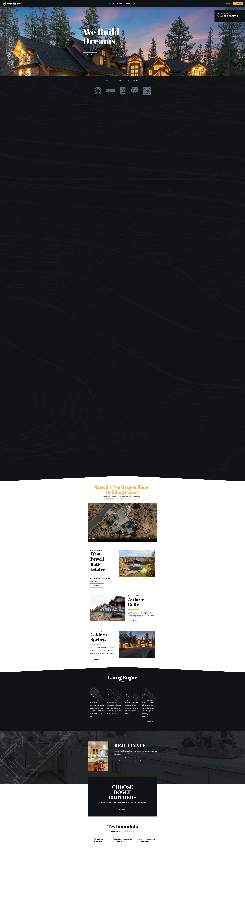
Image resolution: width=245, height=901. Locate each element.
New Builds (111, 3)
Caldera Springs (227, 15)
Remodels (119, 3)
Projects (127, 3)
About (135, 3)
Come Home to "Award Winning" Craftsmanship (229, 18)
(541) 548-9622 (228, 3)
